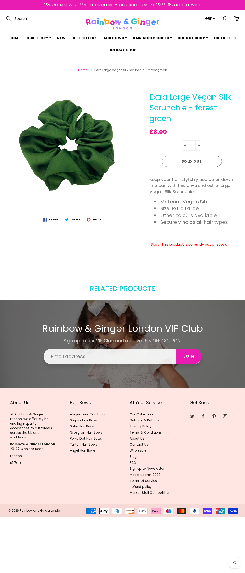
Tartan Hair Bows (83, 444)
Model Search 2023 (145, 475)
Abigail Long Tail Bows (87, 414)
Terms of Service (143, 481)
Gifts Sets (225, 38)
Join (188, 356)
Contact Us (139, 444)
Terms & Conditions (145, 432)
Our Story (37, 38)
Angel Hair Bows (82, 450)
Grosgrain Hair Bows (86, 432)
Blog (133, 456)
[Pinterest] (214, 416)
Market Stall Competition (150, 493)
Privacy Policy (141, 426)
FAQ (133, 462)
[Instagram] (225, 416)
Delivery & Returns (144, 420)
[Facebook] (203, 416)
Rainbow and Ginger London (41, 510)
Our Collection (141, 414)
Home (15, 38)
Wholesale (138, 450)
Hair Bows (113, 38)
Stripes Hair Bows (84, 420)
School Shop (192, 38)
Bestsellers (84, 38)
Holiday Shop (122, 50)
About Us (137, 438)
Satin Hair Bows (82, 426)
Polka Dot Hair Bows (86, 438)
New (61, 38)
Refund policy (141, 487)
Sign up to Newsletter (147, 468)
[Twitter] (192, 416)
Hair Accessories (151, 38)
